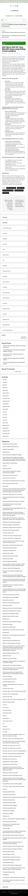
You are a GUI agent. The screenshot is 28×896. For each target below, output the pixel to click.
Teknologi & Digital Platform (9, 791)
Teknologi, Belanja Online (8, 862)
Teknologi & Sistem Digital (8, 810)
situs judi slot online (7, 713)
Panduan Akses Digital (7, 624)
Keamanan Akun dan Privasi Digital (10, 556)
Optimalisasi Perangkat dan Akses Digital (12, 610)
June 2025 (5, 414)
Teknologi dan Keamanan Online (10, 821)
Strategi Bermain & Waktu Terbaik (10, 764)
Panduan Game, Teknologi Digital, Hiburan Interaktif (14, 635)
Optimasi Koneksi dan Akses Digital (10, 616)
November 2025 (6, 401)
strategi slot (5, 192)
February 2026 (6, 393)
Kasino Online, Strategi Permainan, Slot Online (13, 545)
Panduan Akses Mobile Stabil (9, 627)
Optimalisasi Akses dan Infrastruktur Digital (12, 608)
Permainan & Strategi (7, 676)
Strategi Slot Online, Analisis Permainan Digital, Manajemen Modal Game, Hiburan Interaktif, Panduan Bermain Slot (14, 780)
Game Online (5, 486)
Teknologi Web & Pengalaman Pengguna (11, 859)
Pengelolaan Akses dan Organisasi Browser (12, 665)
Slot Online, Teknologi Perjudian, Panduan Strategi (13, 753)
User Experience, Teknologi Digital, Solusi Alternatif (14, 877)
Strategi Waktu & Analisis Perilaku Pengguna (12, 783)
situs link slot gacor (7, 228)
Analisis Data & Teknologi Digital (10, 444)
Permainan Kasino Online (8, 688)
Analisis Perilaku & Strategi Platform (10, 446)
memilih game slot (11, 188)
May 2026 (5, 385)
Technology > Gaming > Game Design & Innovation (14, 786)
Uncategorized (6, 874)
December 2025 (6, 398)
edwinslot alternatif (7, 468)
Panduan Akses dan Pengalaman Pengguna (12, 621)
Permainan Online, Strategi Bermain (10, 694)
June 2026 (5, 382)
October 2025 (5, 403)
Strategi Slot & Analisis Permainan (10, 772)
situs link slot (6, 255)
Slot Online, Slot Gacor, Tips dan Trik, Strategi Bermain (14, 751)
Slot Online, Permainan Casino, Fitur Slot (11, 745)
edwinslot (5, 465)
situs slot (5, 233)
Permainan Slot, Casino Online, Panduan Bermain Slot (14, 699)
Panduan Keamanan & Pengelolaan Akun (11, 640)
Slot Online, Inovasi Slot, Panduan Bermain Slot (13, 738)
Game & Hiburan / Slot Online (9, 478)
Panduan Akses (6, 619)
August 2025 (5, 409)
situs (4, 249)
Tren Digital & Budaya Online (9, 872)
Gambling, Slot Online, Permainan (10, 475)
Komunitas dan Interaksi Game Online (11, 594)
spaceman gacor (6, 308)
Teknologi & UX (6, 816)
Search (3, 335)
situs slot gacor (6, 281)
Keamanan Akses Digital (8, 553)
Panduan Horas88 (6, 638)
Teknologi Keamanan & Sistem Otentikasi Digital (13, 846)
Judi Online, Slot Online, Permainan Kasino (12, 538)
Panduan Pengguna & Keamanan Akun (11, 653)
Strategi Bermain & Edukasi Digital (10, 761)
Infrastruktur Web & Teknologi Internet (11, 530)
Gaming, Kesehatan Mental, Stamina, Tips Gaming (13, 501)
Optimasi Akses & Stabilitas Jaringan (11, 613)
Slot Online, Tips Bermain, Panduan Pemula (12, 756)
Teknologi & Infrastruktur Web (9, 794)
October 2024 (5, 436)
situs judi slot (6, 707)
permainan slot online (8, 190)
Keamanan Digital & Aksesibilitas (10, 561)
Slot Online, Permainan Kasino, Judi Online (12, 748)
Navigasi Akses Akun (7, 605)
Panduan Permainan (7, 655)
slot (3, 260)
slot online (5, 731)
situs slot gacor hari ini (8, 330)
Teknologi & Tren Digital (8, 813)
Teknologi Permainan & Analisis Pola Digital (12, 849)
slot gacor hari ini (20, 56)
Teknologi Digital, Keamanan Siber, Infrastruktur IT (13, 835)
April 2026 (5, 387)
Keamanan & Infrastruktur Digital (10, 547)
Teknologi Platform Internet (9, 854)
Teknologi (5, 789)
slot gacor (5, 238)
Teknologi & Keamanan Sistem (9, 808)
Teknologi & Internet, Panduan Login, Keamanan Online (14, 797)
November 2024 (6, 433)
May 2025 (5, 417)
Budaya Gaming (6, 452)
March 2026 (5, 390)
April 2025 (5, 420)
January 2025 (5, 428)
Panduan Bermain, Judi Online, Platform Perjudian (13, 629)
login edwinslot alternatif (8, 600)
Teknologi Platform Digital (8, 851)
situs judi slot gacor (7, 710)
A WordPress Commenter (8, 371)
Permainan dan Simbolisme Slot (10, 679)
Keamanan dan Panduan (8, 558)
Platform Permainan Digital (8, 702)
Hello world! (18, 371)
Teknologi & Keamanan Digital (9, 802)
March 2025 (5, 422)
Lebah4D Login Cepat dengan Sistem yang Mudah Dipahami (13, 1)
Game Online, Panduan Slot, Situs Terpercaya (12, 494)
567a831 (5, 53)
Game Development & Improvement (10, 483)
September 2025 (6, 406)
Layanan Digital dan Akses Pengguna (11, 597)
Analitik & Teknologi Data (8, 449)
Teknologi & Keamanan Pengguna (10, 805)
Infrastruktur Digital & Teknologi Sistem (11, 524)
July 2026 (5, 379)
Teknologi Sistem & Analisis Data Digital (11, 857)
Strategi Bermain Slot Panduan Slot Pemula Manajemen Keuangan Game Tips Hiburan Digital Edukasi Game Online (13, 769)
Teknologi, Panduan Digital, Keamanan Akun (12, 865)
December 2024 (6, 430)
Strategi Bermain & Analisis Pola (10, 759)
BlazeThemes (15, 893)
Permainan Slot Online (7, 696)
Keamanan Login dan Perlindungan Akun (11, 568)
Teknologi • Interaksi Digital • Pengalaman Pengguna (14, 818)
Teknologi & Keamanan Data (9, 800)
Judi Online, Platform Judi (8, 533)
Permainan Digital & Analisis (9, 681)
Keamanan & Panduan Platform (9, 550)
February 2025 (6, 425)
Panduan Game (6, 632)
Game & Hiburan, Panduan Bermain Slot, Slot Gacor (13, 43)
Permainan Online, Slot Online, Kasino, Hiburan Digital (14, 691)
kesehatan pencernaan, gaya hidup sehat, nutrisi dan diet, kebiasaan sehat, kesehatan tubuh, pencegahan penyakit (14, 581)
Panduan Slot (21, 188)
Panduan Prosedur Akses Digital (10, 658)
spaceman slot (6, 319)
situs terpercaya (6, 292)
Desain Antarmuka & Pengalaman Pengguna (12, 454)
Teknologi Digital (6, 828)
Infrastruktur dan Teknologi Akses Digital (11, 522)
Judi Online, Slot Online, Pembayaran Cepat (12, 535)
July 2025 (5, 412)
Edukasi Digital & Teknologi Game (10, 463)
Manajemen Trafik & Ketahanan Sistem (11, 602)
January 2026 (5, 395)
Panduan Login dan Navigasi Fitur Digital (11, 643)
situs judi (5, 704)
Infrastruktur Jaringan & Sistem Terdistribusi (12, 527)
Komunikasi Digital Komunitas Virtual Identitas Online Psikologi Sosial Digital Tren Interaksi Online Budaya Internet (14, 591)
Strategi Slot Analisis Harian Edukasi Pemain (12, 775)
